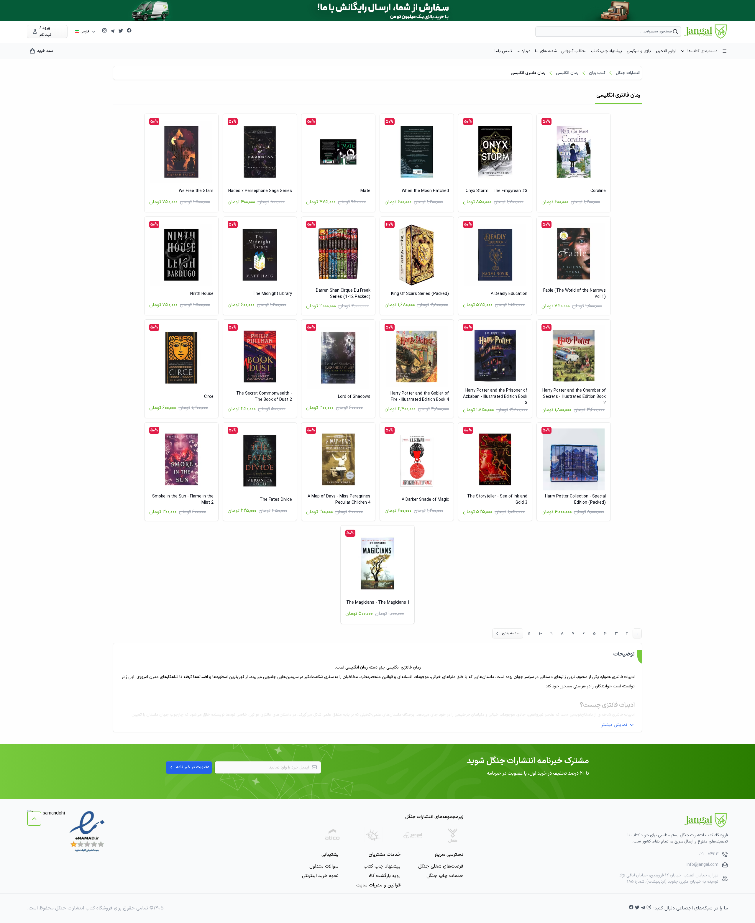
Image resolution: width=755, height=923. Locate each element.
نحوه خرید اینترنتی (320, 875)
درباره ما (523, 51)
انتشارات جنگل (628, 73)
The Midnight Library (272, 294)
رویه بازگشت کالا (384, 875)
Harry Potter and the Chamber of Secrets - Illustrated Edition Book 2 (574, 396)
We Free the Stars (196, 191)
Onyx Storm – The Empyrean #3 (496, 191)
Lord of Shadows (354, 397)
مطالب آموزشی (573, 51)
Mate (365, 191)
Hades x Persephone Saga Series (260, 191)
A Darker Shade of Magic (425, 500)
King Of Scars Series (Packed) (420, 294)
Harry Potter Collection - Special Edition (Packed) (575, 499)
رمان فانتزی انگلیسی (528, 73)
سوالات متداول (324, 866)
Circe (209, 397)
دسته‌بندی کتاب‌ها (702, 51)
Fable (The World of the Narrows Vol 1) (574, 294)
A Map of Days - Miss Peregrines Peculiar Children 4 (339, 499)
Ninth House (202, 294)
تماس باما (503, 51)
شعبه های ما (546, 51)
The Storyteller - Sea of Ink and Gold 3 (497, 499)
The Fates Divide (276, 500)
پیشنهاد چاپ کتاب (606, 51)
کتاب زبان (597, 73)
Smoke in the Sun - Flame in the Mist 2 (183, 499)
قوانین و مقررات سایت (378, 885)
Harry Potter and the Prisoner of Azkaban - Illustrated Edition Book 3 (495, 396)
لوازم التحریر (666, 51)
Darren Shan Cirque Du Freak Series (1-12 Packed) (343, 294)
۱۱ (529, 633)
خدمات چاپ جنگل (444, 875)
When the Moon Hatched (425, 191)
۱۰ (540, 633)
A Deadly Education (509, 294)
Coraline (598, 191)
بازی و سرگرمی (639, 51)
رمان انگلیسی (567, 73)
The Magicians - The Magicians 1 (378, 603)
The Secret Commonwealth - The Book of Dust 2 (264, 396)
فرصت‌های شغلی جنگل (440, 866)
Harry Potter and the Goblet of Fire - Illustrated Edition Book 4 (419, 396)
